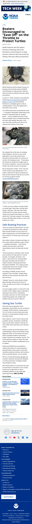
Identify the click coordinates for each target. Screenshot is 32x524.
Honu (8, 102)
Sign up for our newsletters (16, 432)
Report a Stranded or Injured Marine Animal (16, 489)
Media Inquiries (7, 485)
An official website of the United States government (15, 2)
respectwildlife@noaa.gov (10, 179)
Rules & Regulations (9, 461)
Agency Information (7, 447)
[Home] (9, 16)
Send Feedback (8, 497)
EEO (11, 513)
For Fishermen (5, 459)
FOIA (15, 513)
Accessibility (5, 513)
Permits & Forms (8, 464)
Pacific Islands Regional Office (18, 419)
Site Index (6, 457)
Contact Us (4, 480)
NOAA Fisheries (16, 522)
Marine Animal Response (15, 100)
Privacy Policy (19, 515)
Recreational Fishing (9, 468)
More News (5, 416)
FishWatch (6, 454)
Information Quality (23, 513)
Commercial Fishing (9, 466)
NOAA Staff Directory (9, 492)
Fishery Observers (8, 471)
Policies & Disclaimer (8, 515)
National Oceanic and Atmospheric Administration (15, 520)
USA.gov (27, 515)
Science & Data (7, 478)
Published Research (9, 475)
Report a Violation (8, 487)
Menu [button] (29, 14)
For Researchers (6, 473)
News (4, 25)
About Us (6, 450)
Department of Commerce (15, 517)
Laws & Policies (7, 452)
